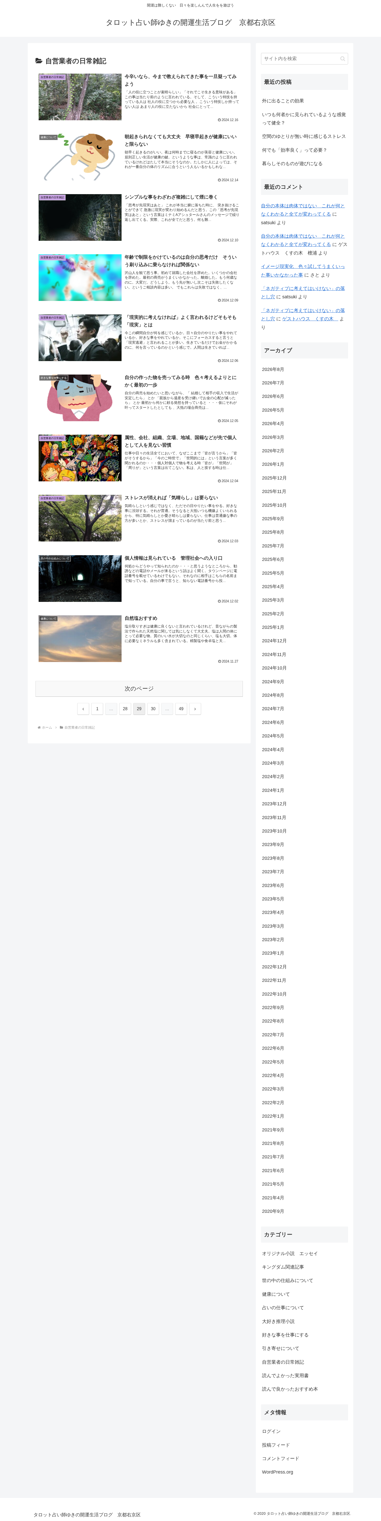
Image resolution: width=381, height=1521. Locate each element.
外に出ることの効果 (283, 100)
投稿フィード (276, 1445)
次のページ (139, 688)
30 (153, 709)
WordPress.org (277, 1472)
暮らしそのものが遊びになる (292, 163)
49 (181, 709)
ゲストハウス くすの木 (310, 318)
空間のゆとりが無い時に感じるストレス (304, 136)
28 (125, 709)
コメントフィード (280, 1458)
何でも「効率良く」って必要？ (294, 150)
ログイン (271, 1431)
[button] (342, 59)
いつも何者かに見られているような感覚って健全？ (304, 118)
